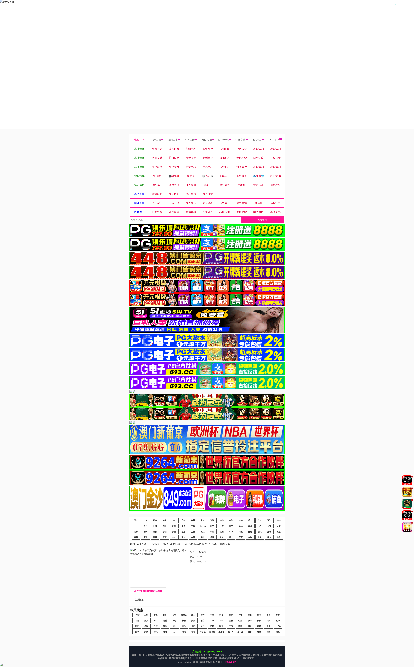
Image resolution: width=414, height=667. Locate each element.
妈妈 (184, 632)
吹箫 (268, 632)
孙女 (156, 620)
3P (260, 526)
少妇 (165, 532)
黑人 (193, 615)
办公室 (203, 632)
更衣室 (240, 632)
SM (269, 526)
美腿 (136, 537)
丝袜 (260, 520)
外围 (268, 620)
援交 (269, 537)
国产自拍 (156, 139)
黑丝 (165, 626)
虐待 (259, 626)
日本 (155, 520)
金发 (193, 537)
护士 (250, 520)
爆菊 (268, 615)
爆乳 (279, 537)
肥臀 (212, 626)
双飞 (269, 520)
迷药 (259, 632)
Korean (203, 526)
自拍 (183, 520)
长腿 (184, 620)
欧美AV (257, 139)
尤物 (269, 532)
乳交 (222, 537)
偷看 (165, 620)
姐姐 (165, 632)
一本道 (137, 615)
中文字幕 (240, 139)
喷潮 (221, 626)
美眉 (231, 626)
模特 (241, 520)
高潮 (193, 620)
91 (174, 520)
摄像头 (184, 615)
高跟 (145, 537)
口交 (231, 526)
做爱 (260, 537)
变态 (231, 620)
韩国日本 (173, 139)
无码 (241, 526)
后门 (203, 626)
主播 (193, 526)
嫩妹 (203, 532)
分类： (193, 551)
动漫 (250, 526)
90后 (184, 626)
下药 (241, 537)
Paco (221, 620)
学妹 (212, 520)
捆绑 (250, 632)
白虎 (137, 620)
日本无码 (223, 139)
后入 (260, 532)
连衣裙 (212, 632)
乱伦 (183, 537)
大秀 (203, 615)
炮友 (278, 615)
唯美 (231, 615)
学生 (156, 615)
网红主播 (274, 139)
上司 (146, 615)
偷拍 (193, 520)
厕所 (268, 626)
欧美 (145, 520)
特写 (259, 615)
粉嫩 (240, 626)
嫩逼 (279, 532)
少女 (174, 537)
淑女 (146, 620)
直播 (183, 532)
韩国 (165, 520)
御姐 (203, 537)
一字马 (278, 626)
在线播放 (139, 599)
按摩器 (221, 632)
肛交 (212, 526)
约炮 (241, 532)
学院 (146, 626)
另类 (279, 526)
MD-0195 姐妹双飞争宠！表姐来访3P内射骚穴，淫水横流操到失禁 (196, 543)
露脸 (250, 615)
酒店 (203, 620)
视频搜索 (262, 219)
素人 (145, 532)
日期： (193, 556)
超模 (155, 532)
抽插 (259, 620)
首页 (144, 543)
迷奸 (145, 526)
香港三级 (189, 139)
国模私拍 (206, 139)
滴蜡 (174, 620)
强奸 (279, 520)
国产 (136, 520)
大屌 (146, 632)
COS (231, 532)
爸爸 (193, 632)
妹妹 (174, 632)
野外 (165, 615)
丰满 (212, 615)
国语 (250, 626)
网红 (183, 526)
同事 (136, 532)
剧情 (174, 526)
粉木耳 (231, 632)
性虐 (240, 620)
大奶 (174, 532)
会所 (193, 626)
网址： (193, 561)
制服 (165, 526)
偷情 (212, 537)
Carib (212, 620)
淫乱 (174, 626)
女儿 (156, 632)
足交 (222, 526)
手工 (136, 526)
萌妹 (174, 615)
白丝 (156, 626)
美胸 (222, 532)
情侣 (222, 520)
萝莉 (203, 520)
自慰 (250, 537)
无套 (250, 532)
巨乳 (155, 526)
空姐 (231, 520)
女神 (278, 620)
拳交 (231, 537)
